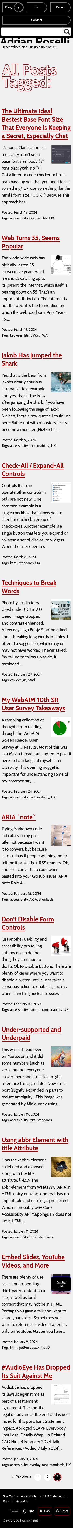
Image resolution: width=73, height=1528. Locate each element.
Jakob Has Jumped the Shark (32, 359)
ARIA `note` (19, 817)
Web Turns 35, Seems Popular (31, 242)
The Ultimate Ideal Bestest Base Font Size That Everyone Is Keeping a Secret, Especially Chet (36, 123)
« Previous (21, 1476)
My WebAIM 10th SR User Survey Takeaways (33, 704)
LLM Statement (53, 1496)
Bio (37, 7)
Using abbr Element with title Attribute (35, 1144)
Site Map (8, 1496)
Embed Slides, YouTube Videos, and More (33, 1261)
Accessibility (29, 1496)
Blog (8, 7)
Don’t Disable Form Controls (28, 923)
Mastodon (21, 1501)
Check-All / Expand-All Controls (33, 470)
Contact (36, 20)
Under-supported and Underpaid (31, 1034)
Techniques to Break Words (29, 587)
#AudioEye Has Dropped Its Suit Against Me (36, 1371)
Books (60, 7)
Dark (47, 1511)
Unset (64, 1511)
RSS (6, 1501)
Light (30, 1511)
